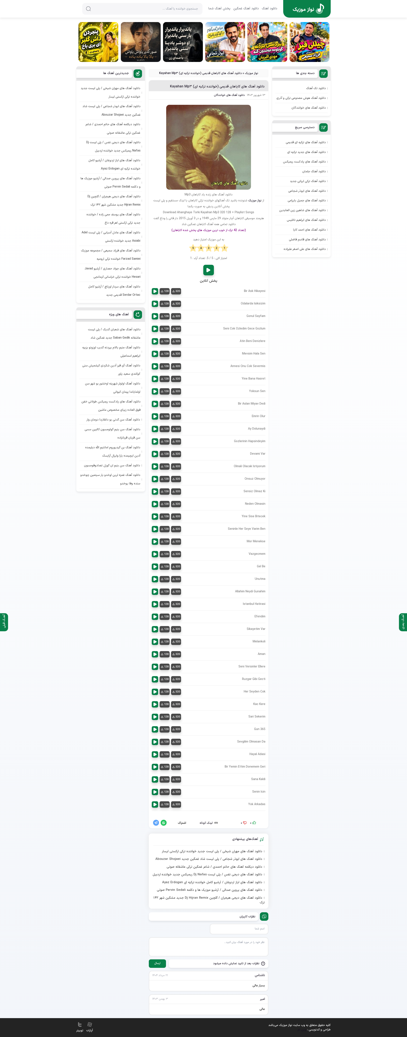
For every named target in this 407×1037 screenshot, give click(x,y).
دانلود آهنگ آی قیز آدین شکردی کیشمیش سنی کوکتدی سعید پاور (111, 369)
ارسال (157, 963)
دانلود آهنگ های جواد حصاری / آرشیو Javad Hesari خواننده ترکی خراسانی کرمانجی (113, 272)
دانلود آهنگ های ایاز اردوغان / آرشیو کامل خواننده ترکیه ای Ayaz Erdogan (212, 882)
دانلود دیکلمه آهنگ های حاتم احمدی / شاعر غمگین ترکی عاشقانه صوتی (214, 867)
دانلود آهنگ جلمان (314, 171)
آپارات (89, 1030)
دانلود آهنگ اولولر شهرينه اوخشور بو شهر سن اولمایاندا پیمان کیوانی (112, 387)
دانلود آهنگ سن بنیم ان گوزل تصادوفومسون (112, 465)
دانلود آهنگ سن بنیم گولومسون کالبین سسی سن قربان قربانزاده (112, 433)
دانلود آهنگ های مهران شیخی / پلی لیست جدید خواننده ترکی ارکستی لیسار (212, 851)
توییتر (79, 1030)
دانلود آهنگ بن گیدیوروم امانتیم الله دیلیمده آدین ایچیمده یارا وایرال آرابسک (112, 451)
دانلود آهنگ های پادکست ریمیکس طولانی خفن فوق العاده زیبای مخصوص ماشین (111, 405)
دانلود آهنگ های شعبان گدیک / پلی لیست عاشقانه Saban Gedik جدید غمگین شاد (114, 333)
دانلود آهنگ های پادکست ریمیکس (304, 162)
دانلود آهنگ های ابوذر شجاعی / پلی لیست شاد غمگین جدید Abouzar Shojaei (208, 859)
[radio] (224, 248)
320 (178, 291)
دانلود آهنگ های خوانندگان (229, 95)
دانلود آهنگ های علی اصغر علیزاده (305, 249)
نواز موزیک (251, 73)
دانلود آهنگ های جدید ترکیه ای (306, 152)
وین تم (302, 1029)
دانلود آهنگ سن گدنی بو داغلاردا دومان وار (113, 420)
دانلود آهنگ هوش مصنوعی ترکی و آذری (301, 98)
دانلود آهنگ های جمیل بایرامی (307, 200)
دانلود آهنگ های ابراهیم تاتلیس (306, 220)
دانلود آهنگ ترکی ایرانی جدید (308, 181)
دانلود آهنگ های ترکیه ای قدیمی (306, 142)
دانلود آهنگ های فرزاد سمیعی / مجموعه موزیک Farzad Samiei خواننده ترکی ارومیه (111, 254)
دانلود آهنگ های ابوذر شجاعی (307, 191)
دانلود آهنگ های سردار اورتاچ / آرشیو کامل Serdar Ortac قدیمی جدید (114, 290)
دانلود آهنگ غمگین (246, 8)
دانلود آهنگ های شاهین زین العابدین (302, 210)
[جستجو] (88, 8)
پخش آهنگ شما (219, 8)
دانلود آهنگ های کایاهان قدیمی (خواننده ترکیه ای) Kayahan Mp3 (217, 86)
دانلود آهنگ (269, 8)
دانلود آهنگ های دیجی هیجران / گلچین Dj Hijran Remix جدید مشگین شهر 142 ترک (209, 900)
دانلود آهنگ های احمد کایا (309, 230)
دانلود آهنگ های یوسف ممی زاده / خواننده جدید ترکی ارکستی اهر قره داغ (113, 218)
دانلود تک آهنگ (316, 88)
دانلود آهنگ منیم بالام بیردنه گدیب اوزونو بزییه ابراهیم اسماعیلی (111, 351)
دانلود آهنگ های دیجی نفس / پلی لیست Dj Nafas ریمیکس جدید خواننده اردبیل (207, 874)
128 (166, 291)
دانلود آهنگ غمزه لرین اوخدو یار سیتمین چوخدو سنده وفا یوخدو (110, 479)
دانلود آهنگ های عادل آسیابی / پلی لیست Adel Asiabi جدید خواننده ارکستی (111, 236)
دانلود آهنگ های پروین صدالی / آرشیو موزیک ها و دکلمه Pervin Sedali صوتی (209, 890)
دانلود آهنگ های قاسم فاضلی (307, 239)
